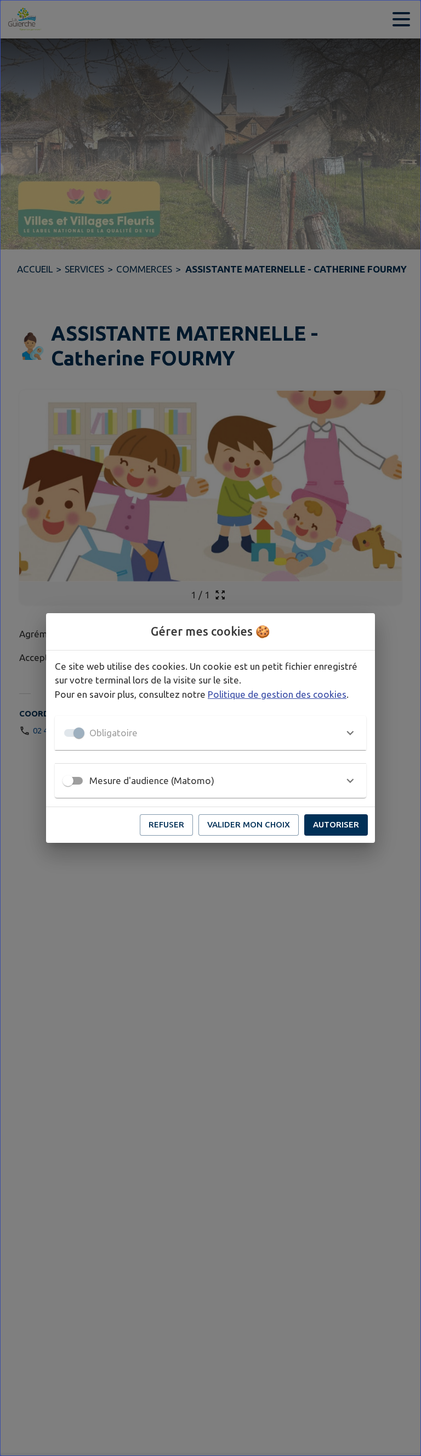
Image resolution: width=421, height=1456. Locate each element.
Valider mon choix (248, 824)
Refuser (166, 824)
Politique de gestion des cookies (277, 694)
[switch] (68, 780)
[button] (210, 733)
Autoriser (336, 824)
